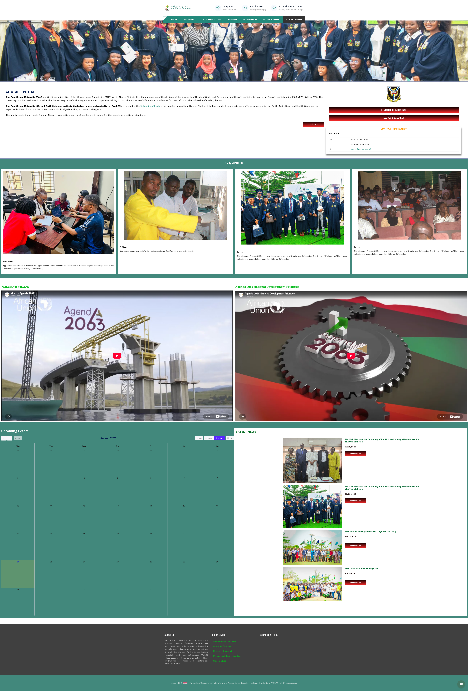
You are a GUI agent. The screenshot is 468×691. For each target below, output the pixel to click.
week (210, 438)
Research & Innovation (223, 651)
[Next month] (10, 438)
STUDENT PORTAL (294, 20)
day (200, 438)
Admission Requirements (224, 641)
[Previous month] (4, 438)
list (231, 438)
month (221, 438)
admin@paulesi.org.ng (361, 149)
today (17, 438)
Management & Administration (226, 656)
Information (250, 19)
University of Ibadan (150, 106)
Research (232, 19)
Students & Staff (212, 19)
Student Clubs (219, 661)
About (174, 19)
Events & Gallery (272, 19)
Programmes (190, 19)
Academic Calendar (222, 646)
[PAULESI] (178, 8)
